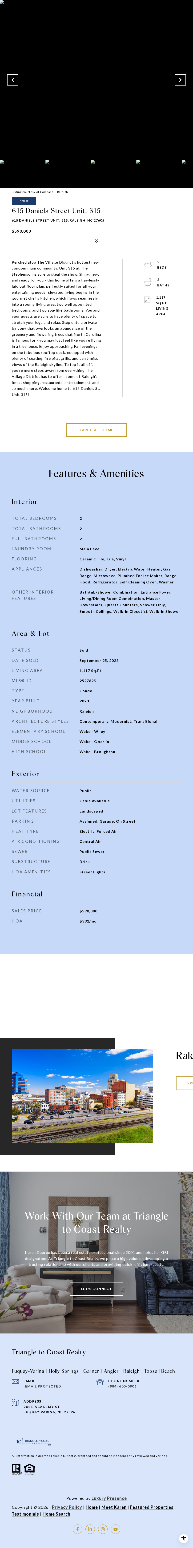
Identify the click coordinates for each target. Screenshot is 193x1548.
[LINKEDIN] (90, 1529)
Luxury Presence (109, 1498)
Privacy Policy (67, 1507)
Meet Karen (114, 1507)
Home (92, 1507)
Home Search (56, 1514)
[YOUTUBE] (115, 1529)
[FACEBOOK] (77, 1529)
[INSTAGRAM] (103, 1529)
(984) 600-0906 (122, 1386)
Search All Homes (96, 430)
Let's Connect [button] (96, 1289)
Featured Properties (151, 1507)
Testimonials (25, 1514)
